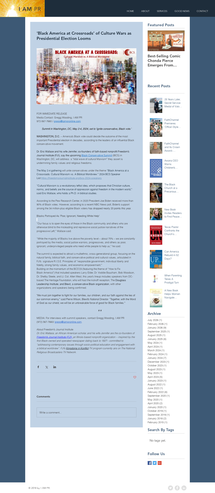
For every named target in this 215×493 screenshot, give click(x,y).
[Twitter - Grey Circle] (170, 487)
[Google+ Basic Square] (160, 463)
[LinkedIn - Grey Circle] (183, 487)
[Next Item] (179, 40)
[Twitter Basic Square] (155, 463)
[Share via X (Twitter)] (46, 367)
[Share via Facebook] (38, 367)
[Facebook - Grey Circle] (177, 487)
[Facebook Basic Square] (150, 463)
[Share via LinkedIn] (54, 367)
